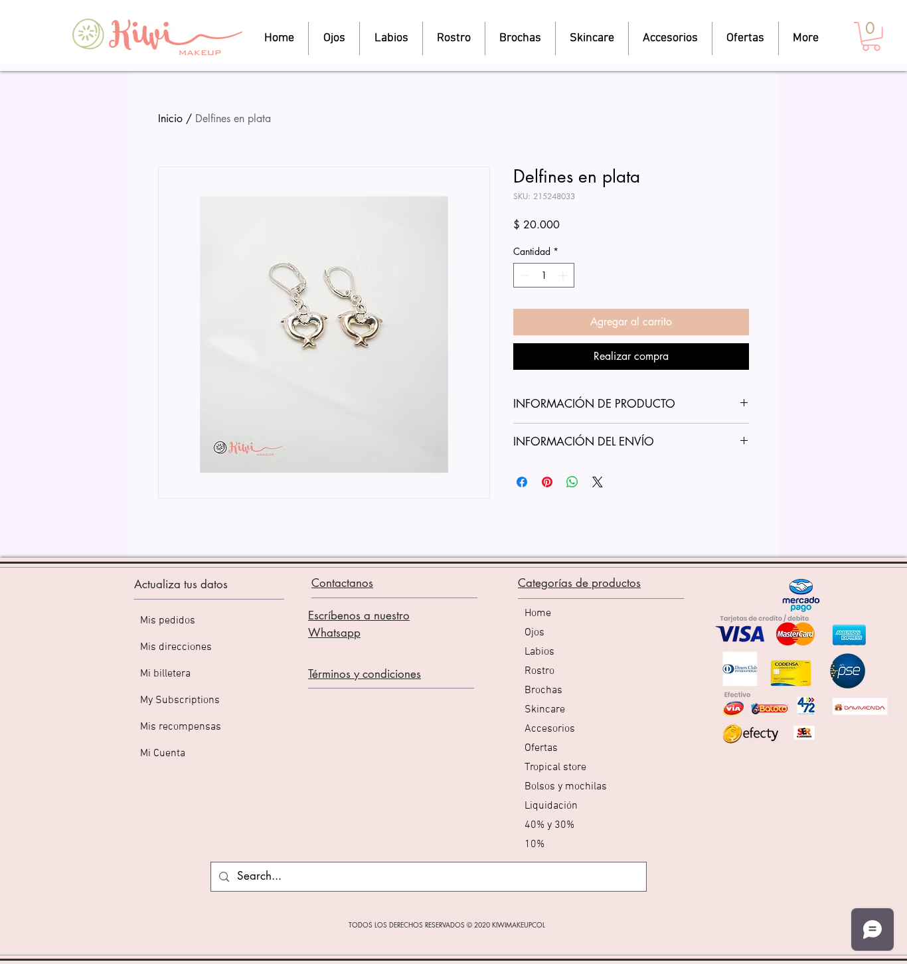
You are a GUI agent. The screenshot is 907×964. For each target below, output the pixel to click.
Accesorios (550, 729)
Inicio (170, 118)
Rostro (539, 671)
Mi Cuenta (162, 753)
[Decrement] (523, 275)
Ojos (534, 632)
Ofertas (541, 748)
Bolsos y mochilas (566, 786)
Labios (539, 652)
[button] (871, 36)
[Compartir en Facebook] (522, 482)
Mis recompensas (180, 727)
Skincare (545, 709)
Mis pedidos (167, 620)
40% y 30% (549, 825)
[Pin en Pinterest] (547, 482)
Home (538, 613)
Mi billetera (165, 674)
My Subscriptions (180, 700)
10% (534, 844)
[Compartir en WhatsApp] (572, 482)
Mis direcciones (176, 647)
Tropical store (555, 767)
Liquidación (551, 806)
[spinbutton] (544, 275)
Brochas (543, 690)
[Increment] (564, 275)
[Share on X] (598, 482)
